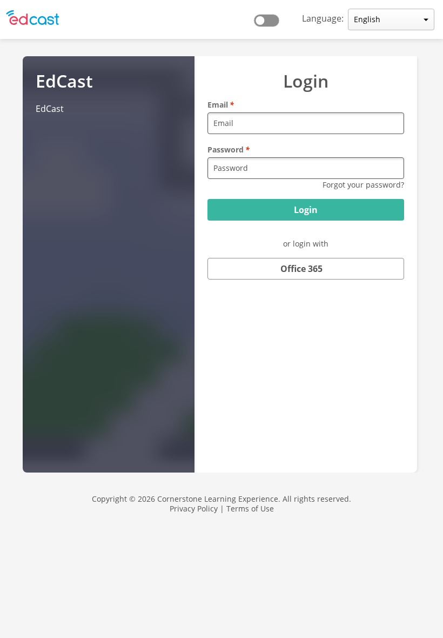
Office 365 (301, 269)
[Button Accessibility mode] (270, 17)
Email (220, 104)
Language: (323, 18)
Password (228, 149)
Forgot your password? (363, 185)
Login (306, 210)
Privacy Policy (194, 508)
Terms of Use (250, 508)
